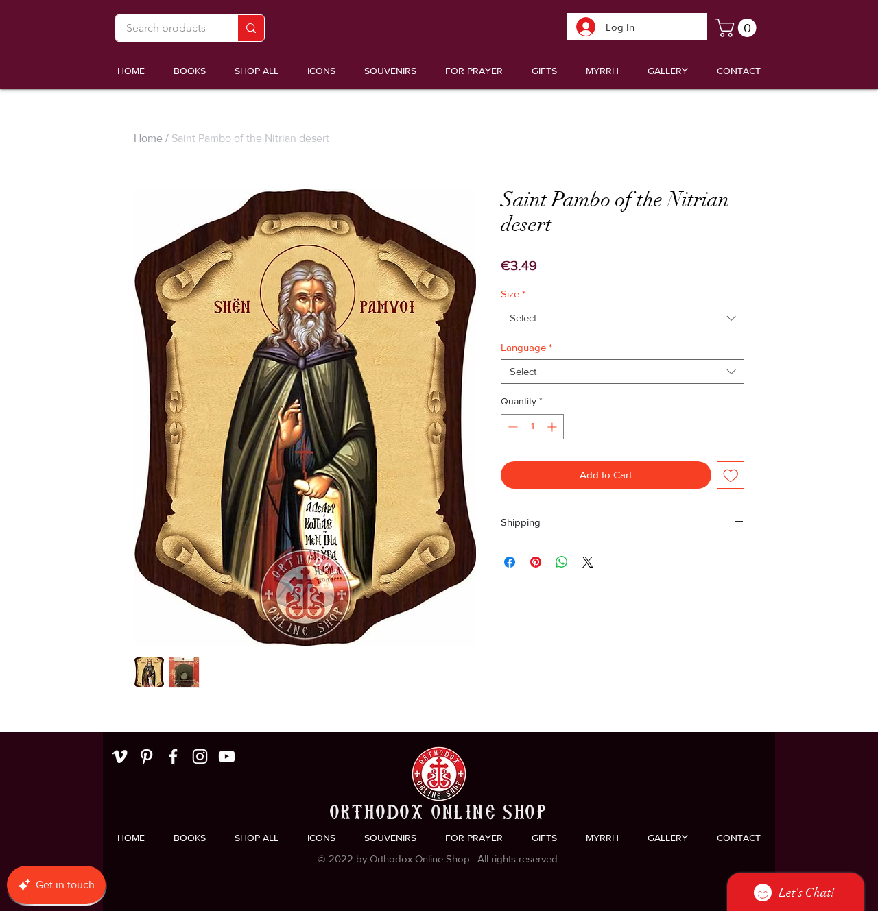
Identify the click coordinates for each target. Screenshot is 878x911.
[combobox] (622, 318)
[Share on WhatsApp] (562, 562)
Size (513, 294)
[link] (738, 28)
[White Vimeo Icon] (120, 756)
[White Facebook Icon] (173, 756)
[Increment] (553, 427)
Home (148, 138)
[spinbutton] (532, 427)
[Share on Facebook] (509, 562)
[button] (390, 71)
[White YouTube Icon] (227, 756)
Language (526, 347)
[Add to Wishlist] (731, 475)
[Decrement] (511, 427)
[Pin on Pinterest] (535, 562)
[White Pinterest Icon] (146, 756)
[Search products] (250, 28)
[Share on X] (588, 562)
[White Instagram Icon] (200, 756)
